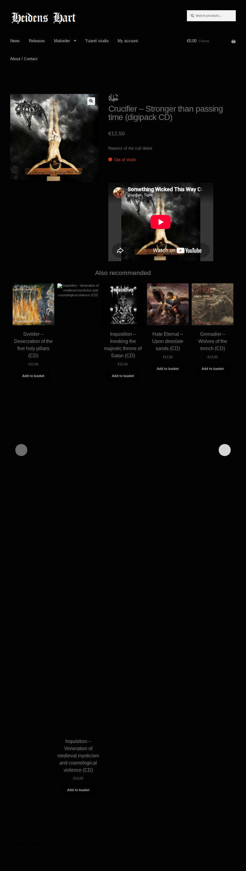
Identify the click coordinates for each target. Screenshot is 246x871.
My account (128, 41)
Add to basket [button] (33, 376)
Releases (37, 41)
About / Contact (24, 59)
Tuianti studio (97, 41)
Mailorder (62, 41)
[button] (91, 101)
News (15, 41)
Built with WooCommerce (32, 843)
